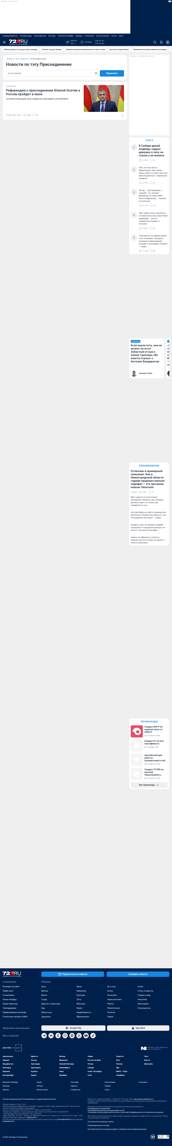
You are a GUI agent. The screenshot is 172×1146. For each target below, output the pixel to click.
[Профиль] (167, 42)
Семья (110, 1016)
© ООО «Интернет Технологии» (15, 1137)
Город (44, 999)
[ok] (58, 1035)
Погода (52, 36)
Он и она (111, 986)
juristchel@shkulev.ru (64, 1119)
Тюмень (10, 59)
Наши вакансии (10, 1004)
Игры (114, 36)
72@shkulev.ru (31, 1117)
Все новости (22, 59)
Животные (46, 1012)
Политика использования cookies (100, 1122)
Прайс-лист (8, 991)
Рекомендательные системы (99, 1125)
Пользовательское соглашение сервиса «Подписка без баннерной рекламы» (117, 1129)
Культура (80, 995)
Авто (43, 986)
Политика (112, 995)
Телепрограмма (66, 36)
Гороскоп (89, 36)
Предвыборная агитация (14, 1012)
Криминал (81, 991)
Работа (110, 1004)
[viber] (65, 1035)
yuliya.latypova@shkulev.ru (143, 1099)
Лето (78, 999)
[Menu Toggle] (4, 42)
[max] (72, 1035)
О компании (8, 995)
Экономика (143, 1004)
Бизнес (44, 991)
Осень (110, 991)
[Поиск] (155, 42)
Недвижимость (10, 36)
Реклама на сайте (11, 986)
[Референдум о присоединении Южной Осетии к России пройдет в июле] (104, 98)
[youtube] (86, 1035)
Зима (78, 986)
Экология (142, 999)
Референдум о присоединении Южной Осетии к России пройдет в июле (43, 92)
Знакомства (40, 36)
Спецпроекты (144, 1008)
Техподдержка (9, 1008)
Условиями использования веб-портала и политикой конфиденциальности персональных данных (125, 1112)
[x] (79, 1035)
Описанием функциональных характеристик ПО (106, 1110)
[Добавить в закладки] (122, 115)
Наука (79, 1008)
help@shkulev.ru (9, 1121)
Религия (111, 1012)
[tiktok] (93, 1035)
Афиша (79, 36)
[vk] (51, 1035)
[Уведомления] (161, 42)
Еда (43, 1008)
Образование (82, 1016)
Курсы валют (102, 36)
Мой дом (80, 1004)
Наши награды (10, 999)
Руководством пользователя (99, 1108)
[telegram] (44, 1035)
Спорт (140, 986)
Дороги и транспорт (50, 1004)
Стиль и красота (145, 991)
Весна (44, 995)
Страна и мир (144, 995)
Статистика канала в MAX (15, 1016)
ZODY (121, 36)
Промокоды (26, 36)
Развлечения (113, 1008)
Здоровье (46, 1016)
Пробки (86, 42)
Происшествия (114, 999)
